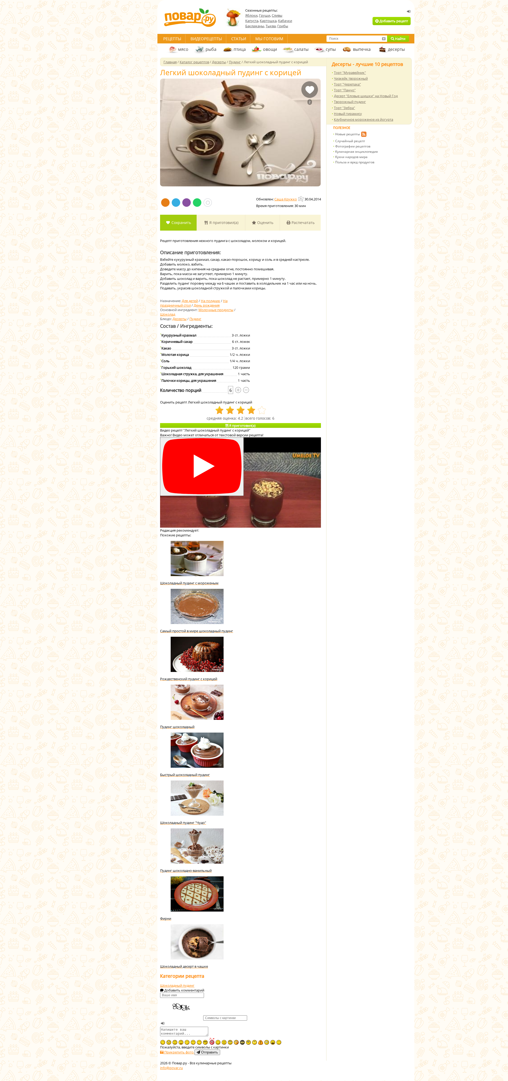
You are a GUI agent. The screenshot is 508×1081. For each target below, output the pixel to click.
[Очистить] (383, 38)
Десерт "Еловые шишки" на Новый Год (366, 95)
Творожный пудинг (350, 101)
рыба (211, 49)
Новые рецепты (347, 134)
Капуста (251, 20)
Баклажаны (254, 26)
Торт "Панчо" (345, 90)
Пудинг (195, 318)
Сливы (277, 15)
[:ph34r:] (242, 1042)
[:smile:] (218, 1042)
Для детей (190, 300)
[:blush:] (236, 1042)
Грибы (282, 26)
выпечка (362, 49)
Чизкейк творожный (351, 78)
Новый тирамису (348, 113)
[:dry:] (193, 1042)
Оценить (264, 222)
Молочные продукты (215, 309)
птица (240, 49)
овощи (270, 49)
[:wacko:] (168, 1042)
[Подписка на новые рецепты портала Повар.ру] (363, 135)
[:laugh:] (272, 1042)
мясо (183, 49)
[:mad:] (224, 1042)
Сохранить (180, 222)
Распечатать (303, 222)
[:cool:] (205, 1042)
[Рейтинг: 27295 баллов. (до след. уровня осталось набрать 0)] (301, 198)
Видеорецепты (206, 38)
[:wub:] (212, 1041)
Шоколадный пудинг (177, 985)
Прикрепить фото (179, 1052)
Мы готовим (269, 38)
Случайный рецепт (350, 141)
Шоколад (167, 314)
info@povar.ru (171, 1067)
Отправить (209, 1052)
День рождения (207, 305)
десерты (396, 49)
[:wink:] (162, 1042)
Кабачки (285, 20)
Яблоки (251, 15)
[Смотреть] (202, 466)
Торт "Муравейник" (350, 72)
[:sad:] (175, 1042)
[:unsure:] (248, 1042)
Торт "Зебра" (344, 107)
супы (331, 49)
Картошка (268, 20)
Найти (399, 38)
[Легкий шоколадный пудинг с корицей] (240, 132)
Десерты (180, 318)
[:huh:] (254, 1042)
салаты (301, 49)
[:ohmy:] (181, 1042)
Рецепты (172, 38)
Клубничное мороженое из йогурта (363, 119)
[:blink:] (266, 1042)
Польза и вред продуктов (354, 162)
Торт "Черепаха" (347, 84)
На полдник (210, 300)
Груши (264, 15)
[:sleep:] (187, 1042)
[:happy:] (199, 1042)
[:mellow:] (279, 1042)
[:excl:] (260, 1042)
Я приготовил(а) (223, 222)
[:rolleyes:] (230, 1042)
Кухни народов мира (351, 157)
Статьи (238, 38)
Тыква (271, 26)
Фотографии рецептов (352, 146)
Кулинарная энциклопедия (356, 151)
